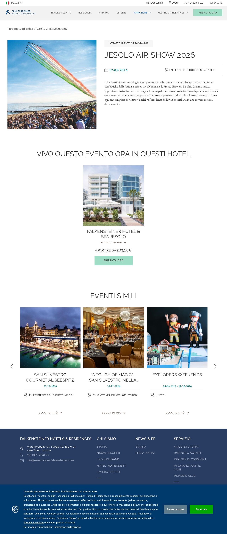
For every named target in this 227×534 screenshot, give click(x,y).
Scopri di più (112, 242)
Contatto (217, 3)
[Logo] (20, 12)
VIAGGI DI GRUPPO (186, 446)
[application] (113, 509)
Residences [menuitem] (85, 13)
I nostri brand (108, 459)
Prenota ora (113, 260)
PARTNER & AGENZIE (188, 452)
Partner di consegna (190, 459)
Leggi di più (48, 412)
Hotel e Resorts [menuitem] (61, 13)
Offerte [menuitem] (121, 13)
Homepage (12, 29)
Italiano (15, 3)
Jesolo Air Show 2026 (56, 29)
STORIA (102, 446)
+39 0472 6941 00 (38, 454)
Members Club (184, 475)
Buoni (175, 3)
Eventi (40, 29)
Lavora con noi (108, 472)
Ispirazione (27, 29)
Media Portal (145, 452)
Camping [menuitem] (104, 13)
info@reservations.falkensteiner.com (50, 460)
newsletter (156, 3)
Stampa (140, 446)
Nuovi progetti (108, 452)
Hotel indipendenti (111, 465)
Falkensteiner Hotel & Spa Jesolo (192, 70)
